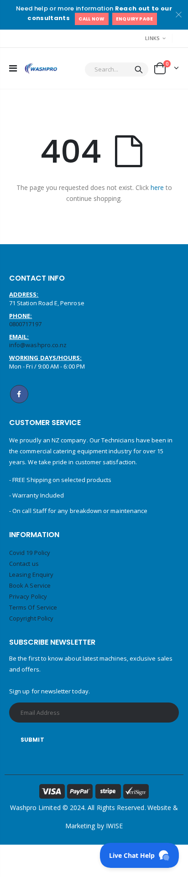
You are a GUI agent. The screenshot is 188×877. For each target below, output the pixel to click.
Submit (32, 740)
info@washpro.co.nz (38, 345)
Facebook (19, 394)
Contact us (24, 563)
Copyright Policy (31, 618)
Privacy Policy (28, 596)
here (157, 187)
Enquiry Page (134, 18)
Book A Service (30, 585)
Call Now (91, 18)
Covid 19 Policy (29, 553)
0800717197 (25, 324)
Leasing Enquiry (31, 574)
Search (138, 69)
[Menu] (13, 68)
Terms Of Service (33, 607)
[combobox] (116, 69)
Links (152, 38)
